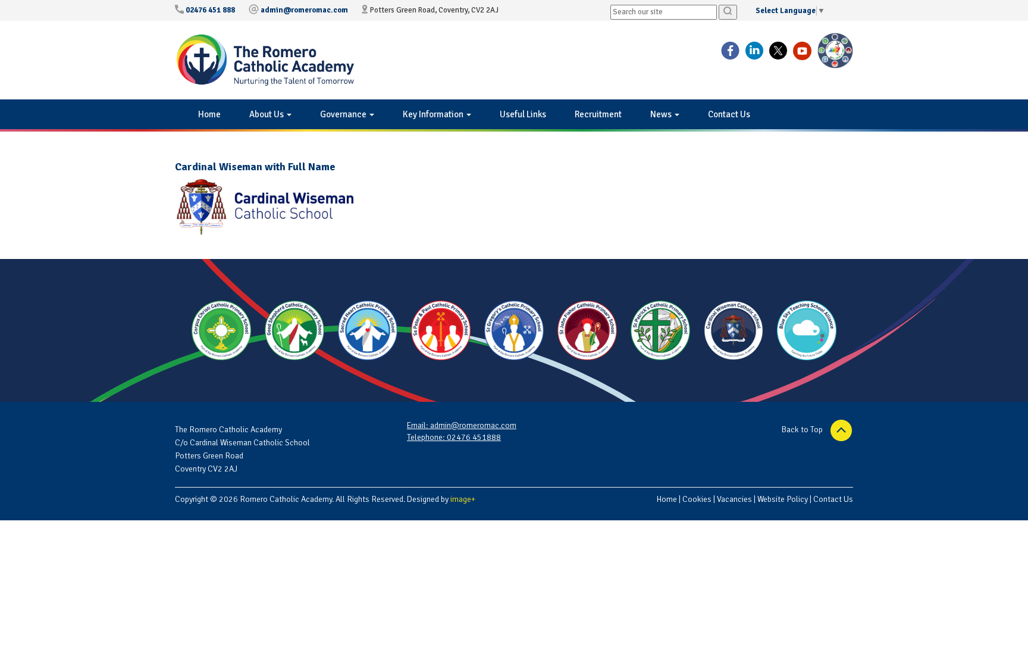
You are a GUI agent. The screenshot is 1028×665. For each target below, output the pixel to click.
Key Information (434, 114)
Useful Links (523, 114)
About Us (267, 114)
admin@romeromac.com (304, 10)
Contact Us (729, 114)
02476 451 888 (210, 10)
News (661, 114)
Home (209, 114)
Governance (344, 114)
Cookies (697, 499)
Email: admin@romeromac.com (461, 425)
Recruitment (598, 114)
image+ (462, 499)
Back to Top (803, 429)
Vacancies (734, 499)
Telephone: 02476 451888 (454, 437)
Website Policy (782, 499)
